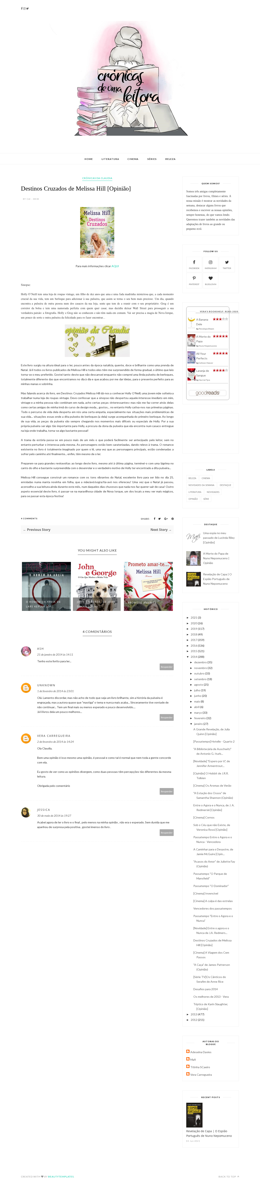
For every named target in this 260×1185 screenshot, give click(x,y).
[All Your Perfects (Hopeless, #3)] (191, 362)
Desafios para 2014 (205, 989)
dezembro (200, 662)
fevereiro (200, 718)
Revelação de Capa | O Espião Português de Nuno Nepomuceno (217, 578)
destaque (225, 485)
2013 (194, 1014)
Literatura (110, 158)
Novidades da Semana (201, 485)
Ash (40, 649)
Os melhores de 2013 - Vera (211, 996)
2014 (194, 656)
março (198, 712)
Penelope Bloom (206, 328)
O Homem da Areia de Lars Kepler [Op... (43, 604)
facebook (194, 268)
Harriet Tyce (204, 380)
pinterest (194, 284)
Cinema (133, 158)
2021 (194, 617)
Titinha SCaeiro (200, 1067)
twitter (227, 268)
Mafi (193, 1059)
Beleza (170, 158)
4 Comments (29, 518)
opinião (193, 498)
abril (197, 707)
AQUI (115, 266)
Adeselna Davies (200, 1052)
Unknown (46, 685)
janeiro (198, 723)
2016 (194, 645)
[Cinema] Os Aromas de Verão (212, 785)
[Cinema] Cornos (203, 817)
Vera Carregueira (53, 736)
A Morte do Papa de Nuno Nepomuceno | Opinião (216, 558)
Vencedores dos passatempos (212, 908)
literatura (194, 491)
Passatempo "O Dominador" (211, 886)
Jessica (43, 810)
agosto (199, 684)
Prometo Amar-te (142, 602)
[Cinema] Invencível (205, 893)
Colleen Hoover (206, 363)
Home (88, 158)
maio (197, 701)
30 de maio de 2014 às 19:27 (54, 815)
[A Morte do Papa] (191, 345)
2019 (194, 628)
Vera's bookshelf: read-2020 (219, 311)
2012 (194, 1019)
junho (198, 695)
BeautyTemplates (61, 1176)
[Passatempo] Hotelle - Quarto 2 (214, 741)
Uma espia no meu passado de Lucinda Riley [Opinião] (219, 537)
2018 (194, 634)
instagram (211, 268)
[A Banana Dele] (191, 327)
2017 (194, 640)
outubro (199, 673)
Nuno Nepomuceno (208, 346)
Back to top (228, 1176)
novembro (201, 668)
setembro (200, 679)
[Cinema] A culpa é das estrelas (213, 901)
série (206, 498)
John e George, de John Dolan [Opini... (96, 604)
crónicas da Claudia (97, 178)
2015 (194, 651)
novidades (213, 491)
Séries (152, 158)
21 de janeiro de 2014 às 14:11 (55, 654)
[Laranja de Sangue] (191, 379)
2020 (194, 623)
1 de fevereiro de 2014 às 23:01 (55, 691)
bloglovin (210, 284)
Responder (167, 667)
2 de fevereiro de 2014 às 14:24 (55, 741)
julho (197, 690)
